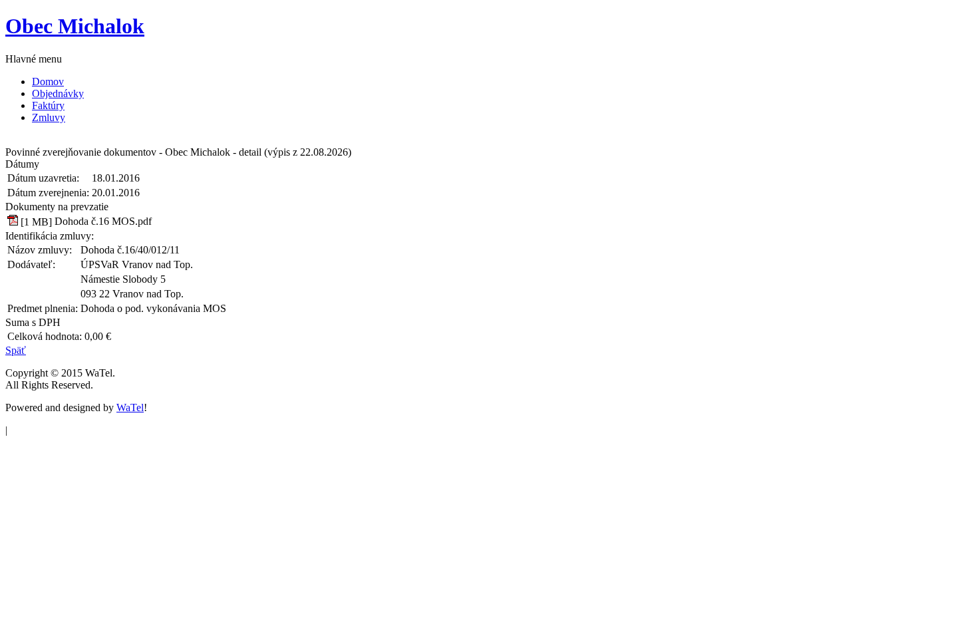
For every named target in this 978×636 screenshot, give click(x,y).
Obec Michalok (74, 26)
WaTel (130, 407)
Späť (15, 350)
